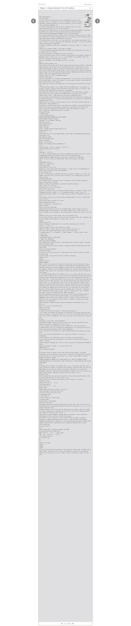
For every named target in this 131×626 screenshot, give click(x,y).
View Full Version (89, 4)
